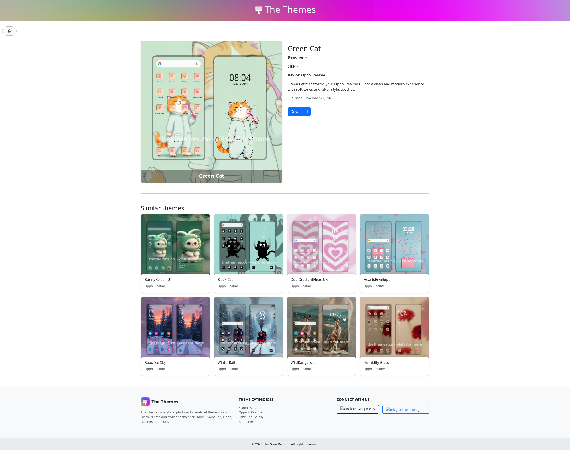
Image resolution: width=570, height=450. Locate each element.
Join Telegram (415, 409)
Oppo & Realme (250, 412)
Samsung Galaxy (251, 417)
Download (299, 111)
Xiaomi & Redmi (250, 407)
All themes (246, 421)
